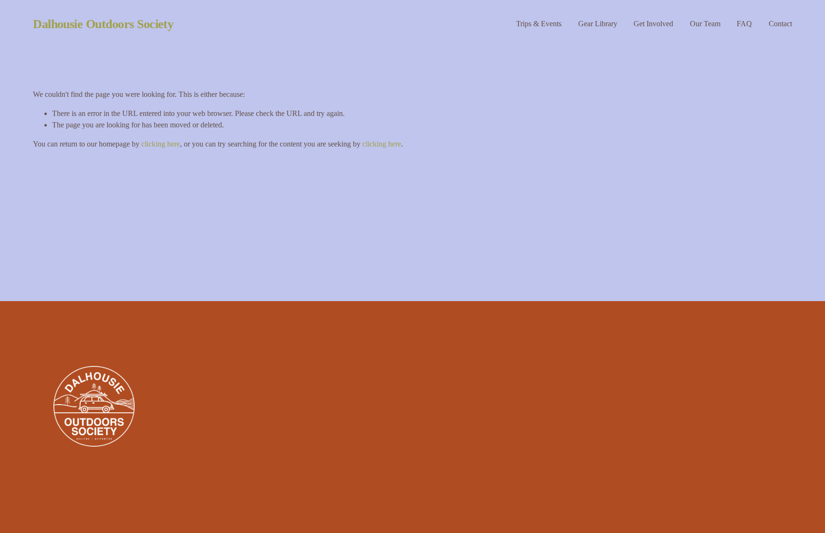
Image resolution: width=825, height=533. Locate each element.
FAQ (744, 24)
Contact (780, 24)
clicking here (160, 144)
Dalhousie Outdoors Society (103, 24)
